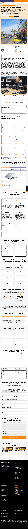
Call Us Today (18, 488)
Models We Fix (8, 102)
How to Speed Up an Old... (7, 450)
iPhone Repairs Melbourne (4, 485)
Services (4, 102)
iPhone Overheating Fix (4, 495)
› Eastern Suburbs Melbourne (18, 510)
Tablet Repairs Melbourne (4, 501)
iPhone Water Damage (3, 490)
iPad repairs (23, 157)
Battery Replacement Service (4, 489)
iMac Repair (16, 479)
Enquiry (7, 0)
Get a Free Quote (11, 16)
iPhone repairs (19, 157)
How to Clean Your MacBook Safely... (18, 451)
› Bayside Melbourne (3, 510)
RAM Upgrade (16, 477)
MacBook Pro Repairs (17, 463)
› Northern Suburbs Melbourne (4, 513)
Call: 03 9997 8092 (16, 16)
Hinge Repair (16, 473)
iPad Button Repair (3, 499)
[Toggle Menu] (27, 3)
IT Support (17, 102)
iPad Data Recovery (3, 500)
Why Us (21, 102)
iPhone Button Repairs (3, 491)
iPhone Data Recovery (3, 494)
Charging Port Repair (17, 472)
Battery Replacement (17, 467)
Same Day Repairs (5, 462)
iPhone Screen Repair (3, 486)
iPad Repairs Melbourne (4, 496)
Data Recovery (17, 478)
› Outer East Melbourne (17, 513)
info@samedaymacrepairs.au (19, 490)
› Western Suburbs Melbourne (4, 516)
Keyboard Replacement (18, 468)
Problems (13, 102)
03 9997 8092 (21, 0)
